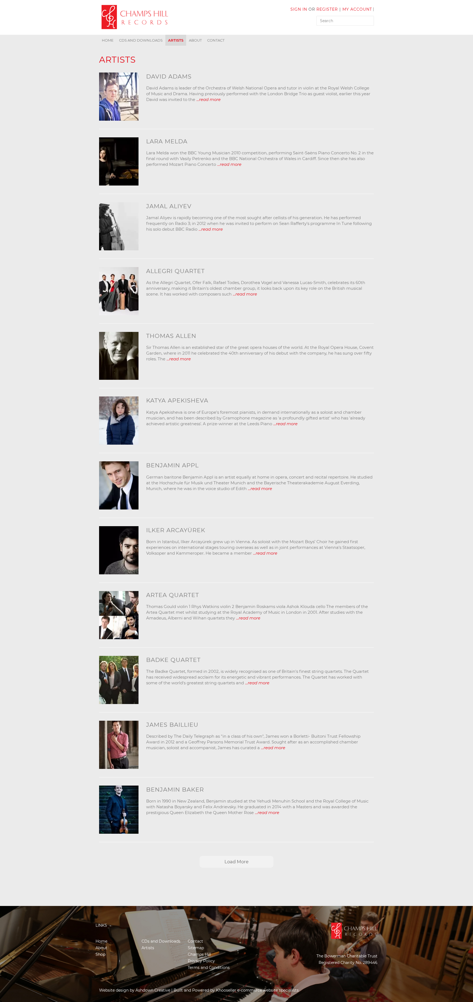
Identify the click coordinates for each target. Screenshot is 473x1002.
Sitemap (196, 947)
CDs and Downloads (141, 40)
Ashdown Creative (152, 990)
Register (327, 9)
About (195, 40)
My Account (357, 9)
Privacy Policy (201, 960)
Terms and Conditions (209, 967)
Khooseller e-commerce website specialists (257, 990)
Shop (100, 954)
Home (108, 40)
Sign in (298, 9)
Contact (215, 40)
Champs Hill (199, 954)
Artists (175, 40)
